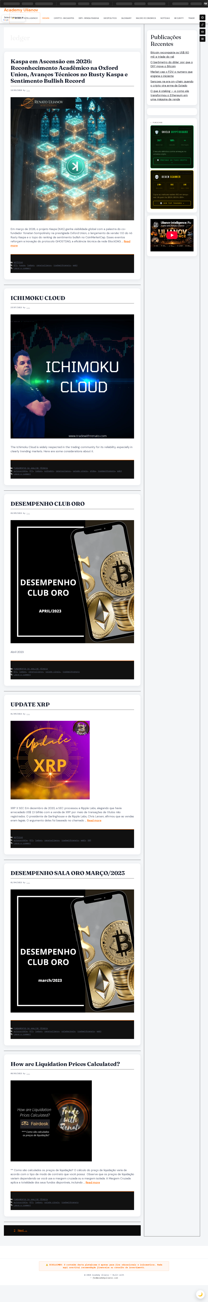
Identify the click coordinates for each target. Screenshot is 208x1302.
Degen (45, 18)
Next (22, 1230)
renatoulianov (43, 265)
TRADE (191, 18)
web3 (75, 265)
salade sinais (80, 471)
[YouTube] (202, 32)
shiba (93, 471)
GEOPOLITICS (110, 18)
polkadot (48, 471)
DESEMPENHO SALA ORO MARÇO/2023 (68, 873)
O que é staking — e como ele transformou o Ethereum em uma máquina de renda (169, 95)
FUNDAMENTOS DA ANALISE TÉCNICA (31, 468)
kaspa (22, 265)
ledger (30, 265)
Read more (94, 820)
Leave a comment (22, 268)
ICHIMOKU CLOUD (38, 297)
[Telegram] (202, 17)
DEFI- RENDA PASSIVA (89, 18)
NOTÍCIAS (165, 18)
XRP (89, 840)
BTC (15, 265)
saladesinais (68, 1031)
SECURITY (179, 18)
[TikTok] (202, 25)
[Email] (202, 39)
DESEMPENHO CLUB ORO (47, 503)
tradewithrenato (62, 265)
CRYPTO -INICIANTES (64, 18)
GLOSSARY (126, 18)
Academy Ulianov (21, 10)
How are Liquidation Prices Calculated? (65, 1063)
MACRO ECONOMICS (146, 18)
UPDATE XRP (30, 704)
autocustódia (20, 471)
